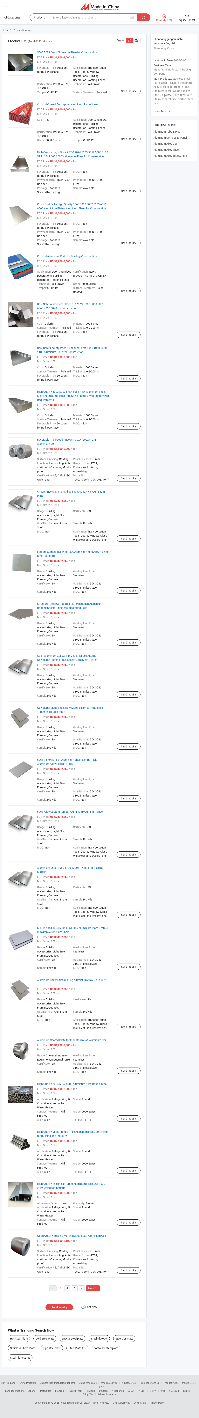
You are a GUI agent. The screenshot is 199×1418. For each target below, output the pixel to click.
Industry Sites (128, 1382)
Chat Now (91, 1307)
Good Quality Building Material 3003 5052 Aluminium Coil (71, 1236)
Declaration (140, 1402)
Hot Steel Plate (19, 1338)
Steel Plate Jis (99, 1338)
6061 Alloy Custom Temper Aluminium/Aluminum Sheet (70, 811)
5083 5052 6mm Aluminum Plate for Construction (67, 52)
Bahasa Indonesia (107, 1394)
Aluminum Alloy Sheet (167, 149)
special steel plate (72, 1338)
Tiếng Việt (88, 1394)
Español (32, 1390)
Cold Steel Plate (45, 1338)
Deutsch (103, 1390)
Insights (99, 1386)
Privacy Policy (157, 1402)
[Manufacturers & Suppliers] (99, 7)
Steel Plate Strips (20, 1357)
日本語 (152, 1390)
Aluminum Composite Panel (170, 137)
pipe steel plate (52, 1348)
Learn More (162, 111)
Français (59, 1390)
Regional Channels (149, 1382)
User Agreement (121, 1402)
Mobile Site (188, 1382)
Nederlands (118, 1390)
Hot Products (8, 1382)
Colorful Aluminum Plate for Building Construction (67, 256)
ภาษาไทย (174, 1390)
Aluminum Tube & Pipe (167, 131)
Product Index (170, 1382)
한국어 (141, 1390)
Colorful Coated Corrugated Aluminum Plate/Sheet (67, 104)
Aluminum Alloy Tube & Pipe (170, 156)
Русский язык (75, 1390)
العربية (131, 1390)
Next (93, 1288)
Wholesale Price (109, 1382)
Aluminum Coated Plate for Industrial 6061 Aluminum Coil (71, 1040)
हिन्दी (163, 1390)
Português (45, 1390)
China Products (27, 1382)
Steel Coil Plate (124, 1338)
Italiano (91, 1390)
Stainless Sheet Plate (22, 1348)
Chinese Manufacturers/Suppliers (57, 1382)
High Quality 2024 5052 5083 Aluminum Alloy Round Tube (71, 1084)
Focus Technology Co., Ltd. (74, 1402)
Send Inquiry (128, 91)
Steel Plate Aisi (77, 1348)
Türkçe (186, 1390)
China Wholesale (88, 1382)
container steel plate (106, 1348)
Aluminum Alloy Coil (165, 143)
